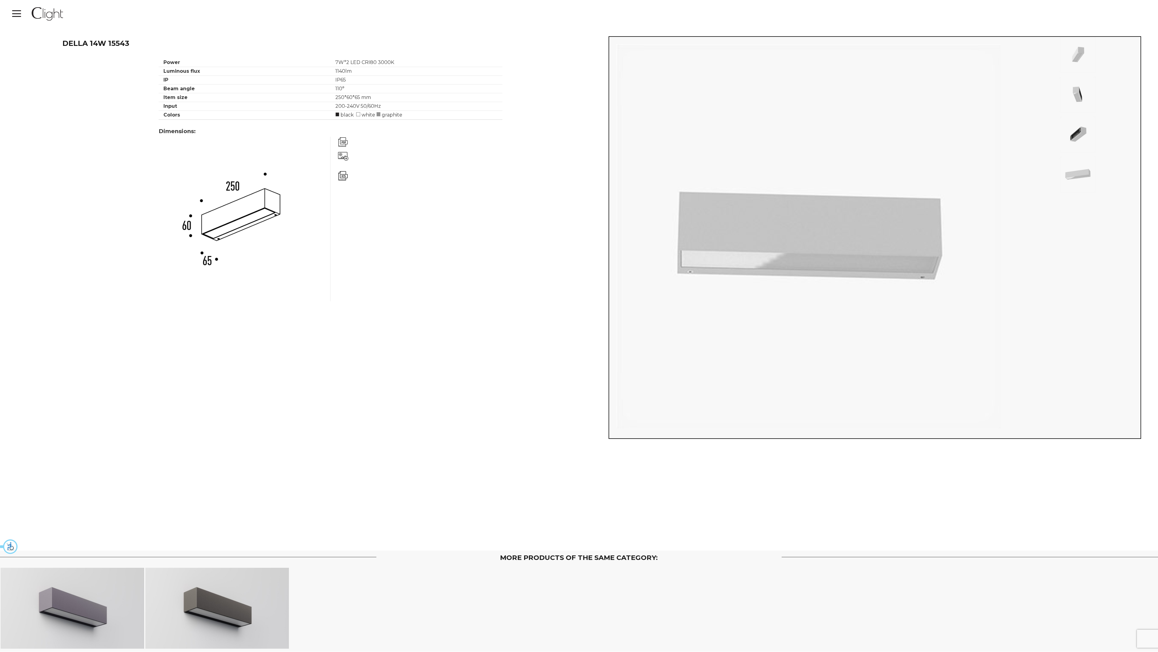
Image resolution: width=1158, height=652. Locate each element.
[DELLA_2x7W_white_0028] (1078, 55)
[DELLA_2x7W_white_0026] (1078, 95)
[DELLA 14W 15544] (72, 608)
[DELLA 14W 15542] (217, 608)
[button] (9, 546)
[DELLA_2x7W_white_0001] (1078, 174)
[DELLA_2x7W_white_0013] (1078, 135)
